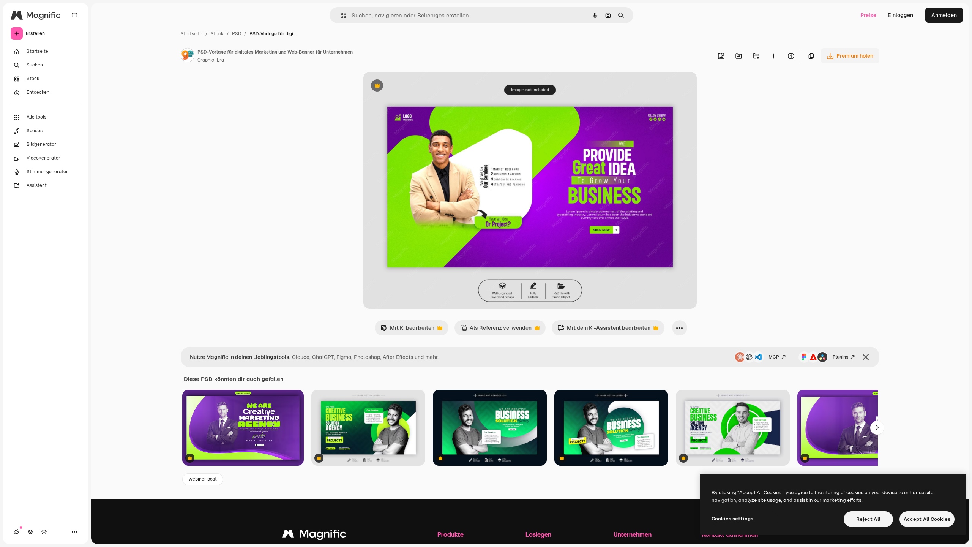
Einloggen (900, 15)
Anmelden (944, 15)
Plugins (840, 357)
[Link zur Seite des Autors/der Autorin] (187, 56)
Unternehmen (633, 534)
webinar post (203, 479)
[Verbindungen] (17, 532)
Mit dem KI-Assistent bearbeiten (603, 329)
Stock (217, 34)
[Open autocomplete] (340, 15)
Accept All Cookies (927, 519)
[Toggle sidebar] (74, 15)
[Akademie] (30, 532)
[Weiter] (877, 428)
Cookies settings (732, 518)
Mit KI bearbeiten (407, 329)
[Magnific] (314, 535)
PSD (236, 34)
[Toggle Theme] (44, 532)
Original (412, 86)
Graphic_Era (210, 60)
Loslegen (538, 534)
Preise (868, 15)
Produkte (450, 534)
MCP (773, 357)
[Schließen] (865, 357)
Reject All (868, 519)
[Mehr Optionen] (773, 55)
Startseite (191, 34)
